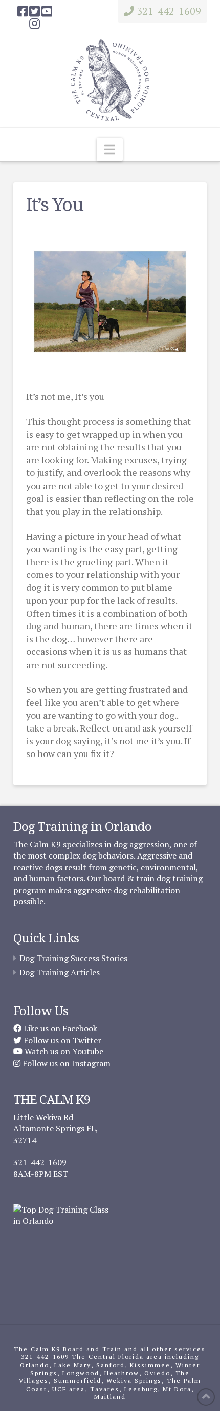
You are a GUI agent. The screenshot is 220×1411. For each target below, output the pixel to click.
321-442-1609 (167, 11)
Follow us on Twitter (61, 1040)
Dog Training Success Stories (73, 958)
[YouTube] (46, 11)
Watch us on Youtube (63, 1051)
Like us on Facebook (59, 1028)
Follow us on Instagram (65, 1063)
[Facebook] (22, 11)
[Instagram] (34, 23)
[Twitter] (34, 11)
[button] (110, 149)
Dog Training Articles (59, 972)
